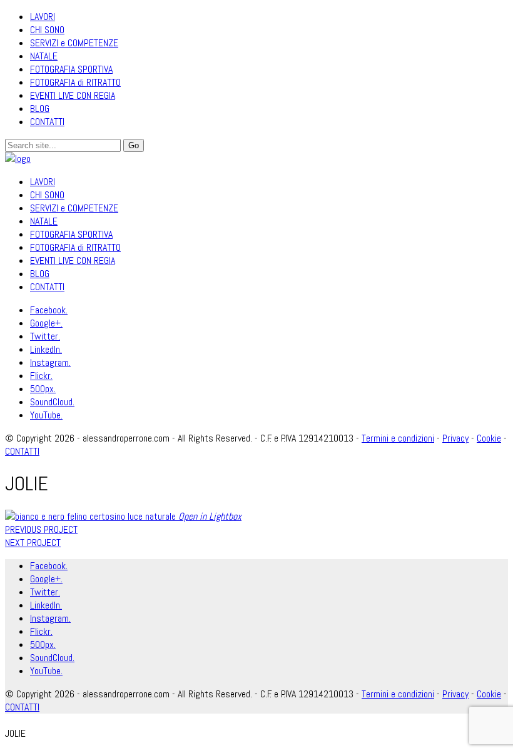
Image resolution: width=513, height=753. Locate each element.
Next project (33, 542)
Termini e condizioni (398, 438)
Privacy (455, 438)
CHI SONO (47, 29)
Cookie (489, 438)
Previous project (41, 529)
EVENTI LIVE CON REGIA (72, 95)
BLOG (39, 108)
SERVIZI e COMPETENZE (74, 42)
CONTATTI (47, 121)
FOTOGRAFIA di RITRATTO (75, 82)
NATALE (44, 56)
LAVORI (42, 16)
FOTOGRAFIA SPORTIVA (71, 69)
